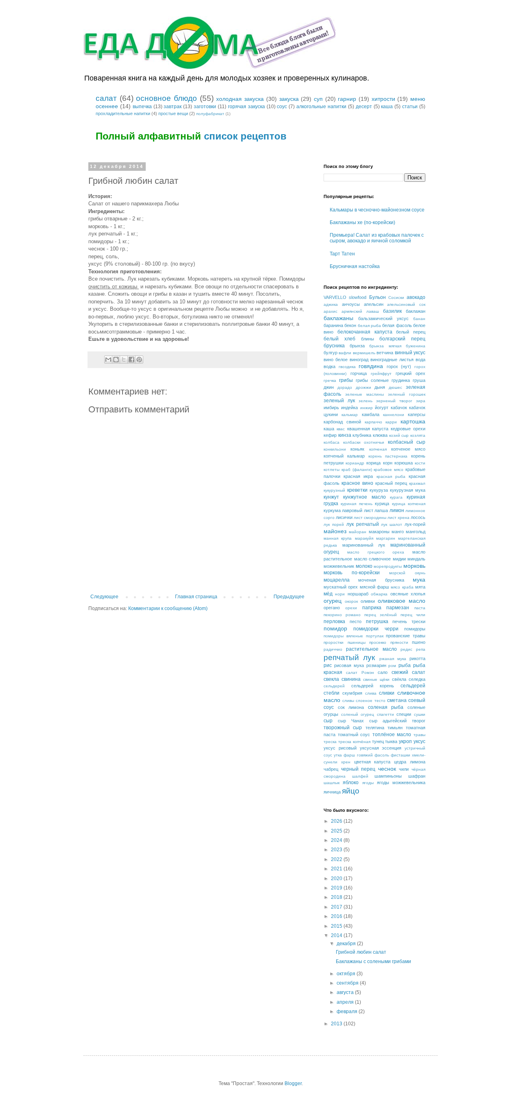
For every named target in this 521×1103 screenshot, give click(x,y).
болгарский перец (402, 339)
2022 (337, 859)
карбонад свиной (342, 421)
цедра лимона (409, 761)
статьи (410, 106)
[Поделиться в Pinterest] (139, 359)
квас (341, 429)
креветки (357, 490)
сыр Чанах (351, 720)
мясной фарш (374, 586)
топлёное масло (392, 734)
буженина (415, 346)
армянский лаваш (360, 311)
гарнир (347, 99)
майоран (357, 532)
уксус (419, 741)
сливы (348, 700)
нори (340, 594)
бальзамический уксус (383, 318)
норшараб (358, 593)
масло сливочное (372, 558)
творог (418, 720)
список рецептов (245, 136)
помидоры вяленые (343, 636)
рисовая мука (349, 665)
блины (367, 338)
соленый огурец (357, 714)
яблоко (351, 782)
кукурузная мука (407, 490)
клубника (361, 435)
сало (382, 672)
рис (328, 665)
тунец (378, 741)
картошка (413, 421)
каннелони (393, 414)
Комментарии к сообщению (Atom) (168, 608)
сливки (386, 693)
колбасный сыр (407, 442)
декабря (347, 943)
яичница (332, 791)
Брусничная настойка (355, 266)
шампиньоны (388, 776)
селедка (417, 679)
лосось (418, 517)
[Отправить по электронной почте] (108, 359)
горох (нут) (399, 366)
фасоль (381, 755)
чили (404, 769)
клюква (380, 435)
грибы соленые (372, 380)
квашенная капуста (368, 428)
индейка (349, 407)
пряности (399, 642)
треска (330, 741)
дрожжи (363, 387)
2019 (337, 888)
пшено (418, 642)
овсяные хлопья (407, 593)
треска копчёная (354, 741)
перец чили (413, 615)
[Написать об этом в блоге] (116, 359)
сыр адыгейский (388, 720)
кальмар (349, 414)
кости (420, 463)
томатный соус (354, 734)
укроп (405, 741)
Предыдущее (289, 596)
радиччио (333, 649)
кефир (330, 435)
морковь (414, 565)
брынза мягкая (385, 346)
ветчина (385, 352)
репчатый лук (349, 657)
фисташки (400, 755)
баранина (333, 325)
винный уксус (410, 352)
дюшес (395, 387)
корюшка (403, 462)
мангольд (415, 531)
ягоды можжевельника (401, 782)
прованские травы (405, 635)
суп (318, 99)
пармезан (397, 607)
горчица (358, 373)
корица (373, 462)
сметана (397, 700)
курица (382, 503)
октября (347, 974)
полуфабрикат (210, 113)
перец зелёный (380, 615)
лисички (344, 517)
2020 (337, 878)
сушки (419, 714)
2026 (337, 821)
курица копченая (408, 503)
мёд (328, 594)
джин (329, 387)
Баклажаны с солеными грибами (373, 961)
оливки (368, 601)
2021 (337, 869)
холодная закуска (240, 99)
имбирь (331, 407)
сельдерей (334, 686)
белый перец (410, 331)
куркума (332, 510)
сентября (348, 983)
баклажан (415, 311)
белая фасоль (397, 325)
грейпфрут (381, 373)
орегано (332, 607)
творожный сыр (343, 727)
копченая (378, 449)
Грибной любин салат (361, 952)
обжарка (379, 594)
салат (106, 98)
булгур (330, 352)
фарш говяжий (358, 755)
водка (329, 366)
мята (420, 586)
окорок (351, 601)
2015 (337, 926)
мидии (399, 558)
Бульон (377, 297)
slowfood (357, 297)
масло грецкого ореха (376, 552)
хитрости (383, 99)
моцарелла (337, 580)
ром (392, 665)
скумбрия (352, 693)
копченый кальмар (344, 455)
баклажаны (338, 318)
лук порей (334, 524)
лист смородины (370, 517)
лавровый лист (357, 510)
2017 (337, 907)
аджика (331, 304)
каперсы (416, 414)
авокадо (416, 297)
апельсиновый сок (406, 304)
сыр (328, 721)
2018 (337, 897)
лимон (397, 510)
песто (355, 621)
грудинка (401, 380)
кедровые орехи (408, 428)
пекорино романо (342, 615)
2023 (337, 849)
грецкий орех (410, 373)
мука (419, 579)
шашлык (331, 782)
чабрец (331, 769)
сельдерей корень (372, 685)
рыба (404, 665)
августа (346, 992)
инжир (366, 407)
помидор (335, 628)
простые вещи (173, 113)
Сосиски (396, 297)
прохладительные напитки (123, 113)
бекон (350, 325)
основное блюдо (166, 98)
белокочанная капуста (364, 332)
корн (387, 462)
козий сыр (399, 435)
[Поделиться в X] (124, 359)
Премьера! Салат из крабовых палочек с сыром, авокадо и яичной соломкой (377, 238)
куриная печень (356, 503)
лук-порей (415, 524)
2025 (337, 831)
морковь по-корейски (352, 572)
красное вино (357, 483)
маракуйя (364, 538)
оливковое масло (401, 600)
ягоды (368, 782)
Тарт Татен (342, 254)
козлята (417, 435)
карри (391, 422)
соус (282, 106)
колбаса (331, 442)
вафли (345, 353)
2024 (337, 840)
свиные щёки (376, 679)
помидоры (414, 628)
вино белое (336, 359)
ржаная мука (392, 658)
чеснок (387, 768)
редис (406, 649)
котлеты (331, 469)
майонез (335, 531)
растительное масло (371, 649)
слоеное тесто (370, 700)
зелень (365, 401)
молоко (364, 566)
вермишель (364, 353)
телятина (375, 727)
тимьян (395, 727)
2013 (337, 1024)
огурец (332, 600)
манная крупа (338, 538)
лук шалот (391, 524)
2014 (337, 935)
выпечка (142, 106)
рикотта (417, 658)
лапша (381, 510)
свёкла (399, 679)
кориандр (355, 463)
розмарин (376, 665)
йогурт (381, 407)
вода (420, 359)
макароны (379, 531)
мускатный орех (341, 586)
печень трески (408, 621)
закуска (289, 99)
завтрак (173, 106)
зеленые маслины (364, 394)
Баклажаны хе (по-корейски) (362, 222)
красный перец (391, 483)
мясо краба (402, 587)
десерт (364, 106)
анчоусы (351, 304)
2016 (337, 916)
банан (419, 318)
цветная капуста (372, 761)
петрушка (377, 621)
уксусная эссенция (381, 748)
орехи (351, 608)
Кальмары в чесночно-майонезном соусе (377, 210)
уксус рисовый (340, 748)
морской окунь (407, 573)
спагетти (385, 714)
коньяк (357, 449)
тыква (391, 741)
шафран (416, 776)
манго (398, 531)
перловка (334, 621)
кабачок (399, 407)
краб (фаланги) (356, 469)
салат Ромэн (360, 672)
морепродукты (388, 566)
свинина (351, 679)
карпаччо (373, 422)
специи (403, 714)
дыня (379, 387)
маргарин (385, 538)
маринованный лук (363, 545)
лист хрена (398, 517)
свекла (331, 679)
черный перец (358, 769)
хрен (345, 762)
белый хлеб (339, 339)
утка (338, 755)
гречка (330, 380)
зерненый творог (394, 401)
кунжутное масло (364, 497)
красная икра (358, 476)
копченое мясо (408, 449)
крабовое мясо (388, 469)
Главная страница (196, 596)
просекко (377, 642)
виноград (359, 359)
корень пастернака (388, 456)
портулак (374, 636)
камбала (370, 414)
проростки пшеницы (345, 642)
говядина (371, 366)
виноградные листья (392, 359)
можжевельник (339, 566)
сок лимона (351, 707)
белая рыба (369, 325)
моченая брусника (381, 580)
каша (387, 106)
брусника (334, 346)
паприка (371, 607)
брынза (357, 345)
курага (396, 497)
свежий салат (408, 672)
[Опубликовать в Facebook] (131, 359)
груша (419, 380)
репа (420, 649)
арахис (330, 311)
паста (419, 608)
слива (371, 693)
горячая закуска (246, 106)
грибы (346, 380)
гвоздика (347, 366)
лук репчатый (362, 524)
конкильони (335, 449)
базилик (392, 311)
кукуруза (379, 490)
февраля (348, 1011)
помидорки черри (375, 629)
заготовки (205, 106)
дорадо (344, 387)
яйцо (350, 791)
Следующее (104, 596)
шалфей (360, 776)
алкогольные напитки (321, 106)
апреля (346, 1002)
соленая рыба (386, 707)
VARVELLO (335, 297)
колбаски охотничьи (364, 442)
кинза (344, 435)
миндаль (416, 558)
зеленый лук (339, 400)
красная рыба (391, 476)
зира (420, 401)
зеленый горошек (406, 394)
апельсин (373, 304)
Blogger (293, 1083)
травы (419, 734)
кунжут (331, 497)
